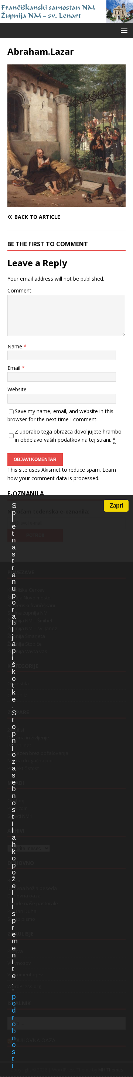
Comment (19, 290)
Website (17, 389)
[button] (123, 30)
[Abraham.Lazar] (66, 202)
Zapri (116, 505)
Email (14, 367)
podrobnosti (14, 1031)
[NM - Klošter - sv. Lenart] (66, 18)
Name (15, 346)
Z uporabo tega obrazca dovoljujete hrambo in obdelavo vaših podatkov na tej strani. (68, 435)
